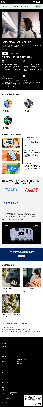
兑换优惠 (38, 6)
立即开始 (38, 1)
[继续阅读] (11, 303)
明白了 (39, 404)
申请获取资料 (4, 49)
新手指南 (5, 53)
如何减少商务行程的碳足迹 (8, 288)
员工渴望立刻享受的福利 (28, 288)
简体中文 (4, 387)
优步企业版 (4, 343)
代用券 (30, 165)
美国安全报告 (31, 82)
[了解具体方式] (11, 277)
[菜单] (41, 2)
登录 (34, 1)
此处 (20, 323)
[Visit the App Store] (13, 393)
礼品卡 (26, 165)
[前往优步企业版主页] (4, 2)
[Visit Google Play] (5, 394)
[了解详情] (32, 277)
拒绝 (35, 404)
